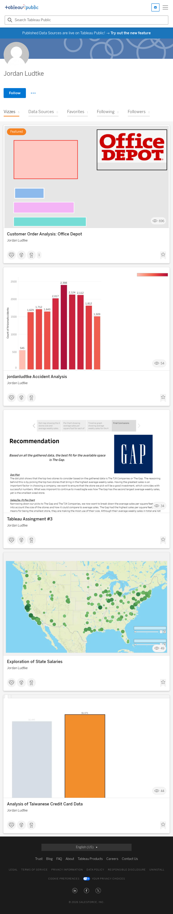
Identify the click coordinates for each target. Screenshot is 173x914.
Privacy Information (67, 869)
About (70, 859)
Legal (13, 869)
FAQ (59, 859)
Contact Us (130, 859)
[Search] (9, 20)
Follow (14, 93)
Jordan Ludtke (17, 240)
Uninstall (156, 869)
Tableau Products (90, 859)
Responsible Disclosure (127, 869)
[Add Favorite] (163, 255)
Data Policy (95, 869)
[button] (74, 890)
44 (162, 791)
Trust (39, 859)
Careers (112, 859)
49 (162, 648)
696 (161, 221)
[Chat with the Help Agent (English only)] (155, 7)
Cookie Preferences (64, 878)
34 (162, 506)
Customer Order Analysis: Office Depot (44, 234)
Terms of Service (34, 869)
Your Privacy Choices (108, 878)
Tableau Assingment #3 (29, 519)
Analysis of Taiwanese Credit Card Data (45, 804)
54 (162, 363)
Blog (49, 859)
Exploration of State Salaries (34, 661)
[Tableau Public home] (21, 7)
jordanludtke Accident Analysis (37, 376)
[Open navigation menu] (165, 7)
